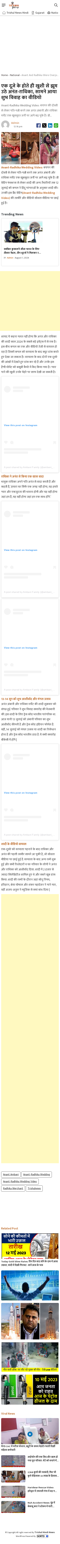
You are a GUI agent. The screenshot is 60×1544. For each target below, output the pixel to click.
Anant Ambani (11, 1174)
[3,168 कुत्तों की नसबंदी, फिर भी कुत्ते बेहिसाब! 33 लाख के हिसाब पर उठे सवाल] (13, 1477)
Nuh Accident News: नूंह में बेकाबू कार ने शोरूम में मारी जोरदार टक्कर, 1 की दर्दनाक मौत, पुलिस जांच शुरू (43, 1504)
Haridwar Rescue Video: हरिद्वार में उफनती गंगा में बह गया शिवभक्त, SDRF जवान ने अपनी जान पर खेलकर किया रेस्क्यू (42, 1489)
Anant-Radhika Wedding (36, 1174)
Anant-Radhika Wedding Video (20, 1181)
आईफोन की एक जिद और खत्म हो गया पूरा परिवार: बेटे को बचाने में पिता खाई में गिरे (43, 1459)
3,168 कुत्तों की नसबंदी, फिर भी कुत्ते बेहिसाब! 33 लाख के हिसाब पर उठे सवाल (42, 1474)
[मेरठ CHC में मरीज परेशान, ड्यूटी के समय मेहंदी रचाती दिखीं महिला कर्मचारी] (30, 1434)
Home (4, 75)
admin (10, 258)
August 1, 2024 (22, 258)
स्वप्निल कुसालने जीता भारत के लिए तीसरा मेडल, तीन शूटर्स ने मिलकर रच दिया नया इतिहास (22, 251)
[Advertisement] (30, 41)
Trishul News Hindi (17, 12)
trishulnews (34, 1188)
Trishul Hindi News (44, 1532)
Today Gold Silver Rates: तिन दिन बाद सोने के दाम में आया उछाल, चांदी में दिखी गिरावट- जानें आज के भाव (29, 1263)
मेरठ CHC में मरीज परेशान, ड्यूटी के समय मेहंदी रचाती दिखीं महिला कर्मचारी (28, 1448)
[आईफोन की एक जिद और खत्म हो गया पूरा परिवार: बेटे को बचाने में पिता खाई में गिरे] (13, 1462)
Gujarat (39, 12)
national (15, 75)
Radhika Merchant (13, 1188)
